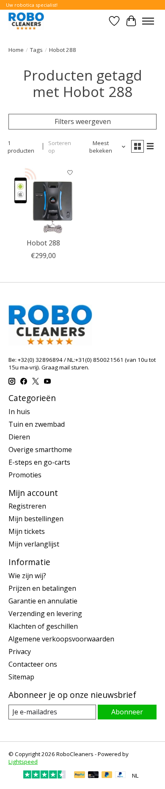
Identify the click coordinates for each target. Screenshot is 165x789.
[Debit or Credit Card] (93, 775)
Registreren (27, 506)
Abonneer (127, 711)
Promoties (24, 474)
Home (16, 50)
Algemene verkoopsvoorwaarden (61, 639)
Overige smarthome (40, 449)
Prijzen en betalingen (42, 588)
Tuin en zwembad (36, 424)
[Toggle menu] (148, 21)
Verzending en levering (45, 613)
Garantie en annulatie (42, 601)
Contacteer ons (32, 664)
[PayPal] (79, 775)
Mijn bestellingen (35, 518)
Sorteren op (59, 146)
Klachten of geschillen (43, 626)
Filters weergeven (83, 121)
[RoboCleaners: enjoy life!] (26, 21)
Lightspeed (23, 761)
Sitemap (21, 676)
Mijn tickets (26, 531)
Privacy (19, 651)
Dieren (19, 437)
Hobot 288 (43, 243)
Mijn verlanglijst (33, 544)
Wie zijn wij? (27, 575)
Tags (36, 50)
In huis (19, 411)
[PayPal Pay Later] (107, 775)
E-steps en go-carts (39, 462)
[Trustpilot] (44, 776)
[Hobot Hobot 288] (43, 199)
